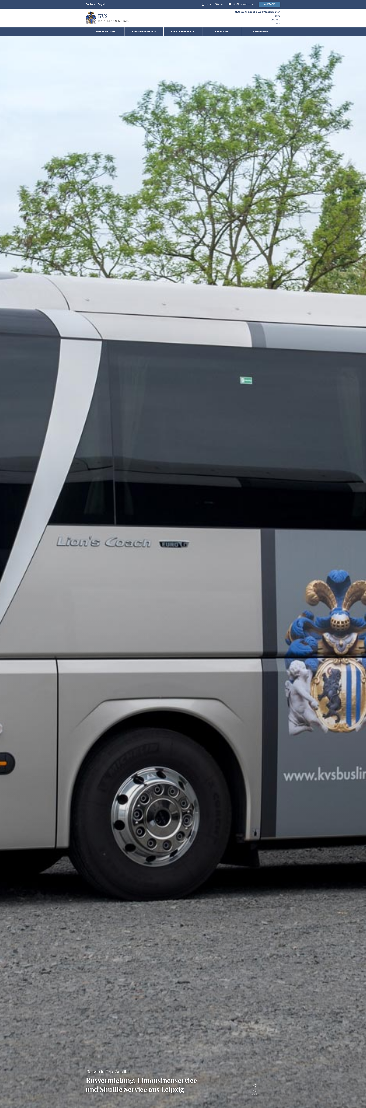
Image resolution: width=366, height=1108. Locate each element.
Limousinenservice (144, 31)
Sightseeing (260, 31)
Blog (277, 16)
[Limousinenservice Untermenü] (160, 31)
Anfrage (269, 4)
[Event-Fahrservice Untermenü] (199, 31)
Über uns (275, 19)
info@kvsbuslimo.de (243, 4)
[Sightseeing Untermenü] (277, 31)
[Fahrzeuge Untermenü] (238, 31)
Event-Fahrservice (183, 31)
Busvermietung (105, 31)
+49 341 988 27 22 (214, 4)
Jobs (277, 23)
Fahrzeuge (221, 31)
